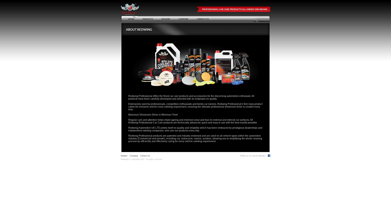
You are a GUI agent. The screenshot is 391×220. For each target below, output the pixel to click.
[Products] (149, 19)
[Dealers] (167, 19)
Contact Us (145, 156)
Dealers (124, 156)
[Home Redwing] (132, 19)
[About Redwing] (184, 19)
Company (134, 156)
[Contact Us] (204, 19)
